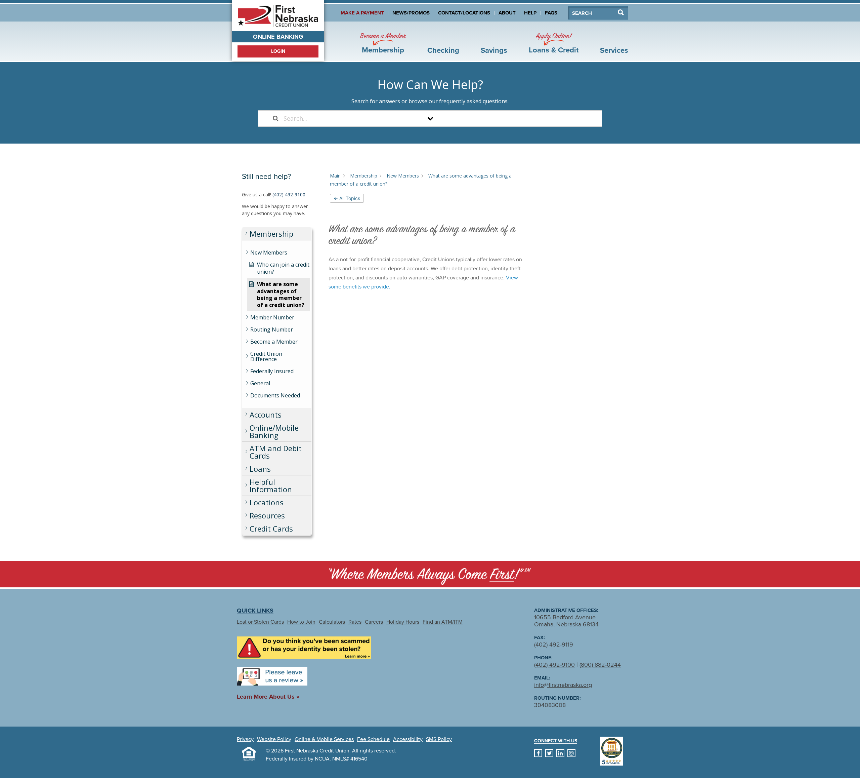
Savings (494, 50)
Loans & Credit (553, 43)
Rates (354, 622)
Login (278, 51)
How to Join (301, 622)
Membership (383, 43)
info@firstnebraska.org (563, 685)
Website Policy (274, 739)
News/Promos (411, 13)
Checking (443, 50)
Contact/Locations (464, 13)
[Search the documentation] (275, 118)
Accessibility (408, 739)
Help (530, 13)
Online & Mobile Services (324, 739)
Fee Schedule (373, 739)
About (507, 13)
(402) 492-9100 (288, 194)
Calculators (332, 622)
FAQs (551, 13)
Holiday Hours (402, 622)
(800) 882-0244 (600, 664)
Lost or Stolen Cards (260, 622)
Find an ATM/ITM (443, 622)
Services (614, 50)
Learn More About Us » (268, 696)
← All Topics (347, 198)
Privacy (245, 739)
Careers (374, 622)
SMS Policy (439, 739)
